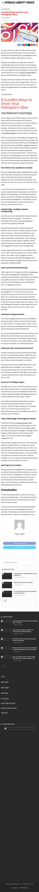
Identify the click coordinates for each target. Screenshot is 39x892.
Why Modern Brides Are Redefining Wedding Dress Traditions (25, 621)
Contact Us (15, 888)
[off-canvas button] (3, 2)
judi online (4, 693)
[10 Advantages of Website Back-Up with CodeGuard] (7, 576)
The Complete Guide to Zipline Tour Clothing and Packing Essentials (23, 630)
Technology (6, 9)
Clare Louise (6, 17)
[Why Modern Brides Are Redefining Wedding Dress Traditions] (6, 623)
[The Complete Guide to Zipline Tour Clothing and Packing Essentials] (6, 632)
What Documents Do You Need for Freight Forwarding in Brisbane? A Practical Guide (24, 648)
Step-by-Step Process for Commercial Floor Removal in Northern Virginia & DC (23, 657)
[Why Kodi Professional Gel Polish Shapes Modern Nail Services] (6, 641)
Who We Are (24, 888)
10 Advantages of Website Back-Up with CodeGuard (25, 574)
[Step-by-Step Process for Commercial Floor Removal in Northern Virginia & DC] (6, 659)
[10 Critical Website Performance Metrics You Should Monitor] (7, 594)
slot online (4, 682)
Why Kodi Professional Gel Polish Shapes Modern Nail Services (24, 639)
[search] (36, 2)
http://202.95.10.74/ (8, 703)
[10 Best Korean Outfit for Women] (7, 585)
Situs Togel (5, 687)
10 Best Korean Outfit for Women (23, 582)
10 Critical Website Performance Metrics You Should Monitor (25, 592)
